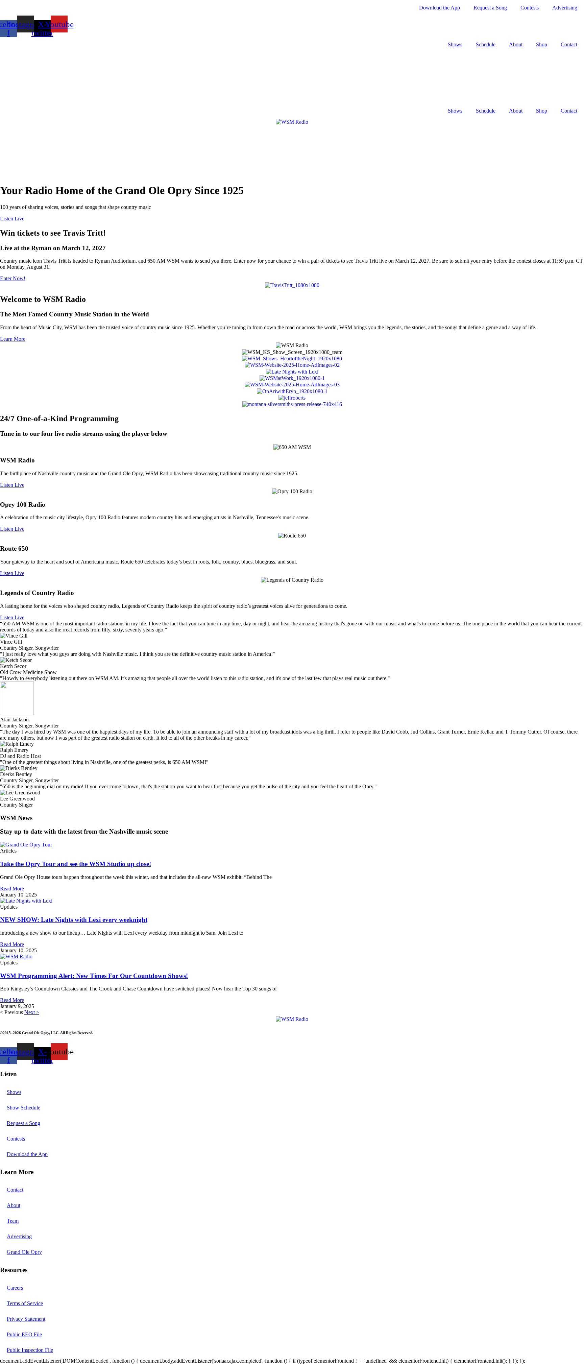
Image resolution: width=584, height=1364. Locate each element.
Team (13, 1221)
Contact (569, 44)
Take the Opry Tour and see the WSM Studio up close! (75, 863)
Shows (455, 44)
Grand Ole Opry (24, 1252)
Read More (12, 888)
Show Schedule (23, 1107)
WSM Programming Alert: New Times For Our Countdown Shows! (94, 975)
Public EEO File (24, 1334)
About (515, 44)
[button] (12, 218)
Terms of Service (25, 1303)
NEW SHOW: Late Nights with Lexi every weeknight (73, 919)
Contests (529, 7)
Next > (31, 1012)
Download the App (439, 7)
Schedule (485, 44)
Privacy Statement (26, 1319)
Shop (541, 44)
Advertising (564, 7)
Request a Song (490, 7)
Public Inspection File (30, 1350)
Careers (15, 1288)
